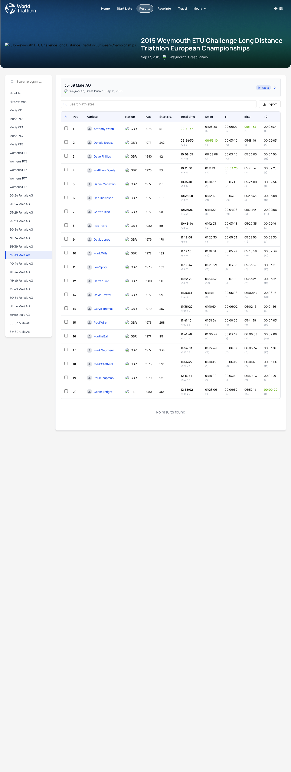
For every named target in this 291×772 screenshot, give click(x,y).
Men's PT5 (16, 144)
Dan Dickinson (103, 198)
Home (105, 8)
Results (144, 8)
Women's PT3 (18, 170)
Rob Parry (100, 226)
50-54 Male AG (20, 306)
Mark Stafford (103, 364)
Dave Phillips (102, 156)
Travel (182, 8)
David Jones (102, 239)
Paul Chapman (104, 378)
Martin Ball (101, 336)
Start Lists (124, 8)
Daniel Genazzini (105, 184)
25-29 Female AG (21, 212)
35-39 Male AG (20, 255)
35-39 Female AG (21, 246)
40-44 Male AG (20, 272)
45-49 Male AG (20, 289)
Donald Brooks (103, 143)
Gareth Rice (102, 212)
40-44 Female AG (21, 263)
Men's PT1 (16, 110)
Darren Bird (101, 281)
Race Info (164, 8)
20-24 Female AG (21, 195)
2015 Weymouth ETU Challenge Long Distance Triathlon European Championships (211, 44)
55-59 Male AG (20, 315)
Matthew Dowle (104, 170)
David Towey (102, 295)
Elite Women (18, 102)
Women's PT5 (18, 187)
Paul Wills (100, 322)
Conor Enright (103, 392)
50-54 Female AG (21, 298)
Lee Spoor (100, 267)
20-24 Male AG (20, 204)
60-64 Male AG (20, 323)
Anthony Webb (104, 129)
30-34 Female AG (21, 229)
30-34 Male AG (20, 238)
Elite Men (16, 93)
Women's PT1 (18, 153)
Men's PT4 (16, 136)
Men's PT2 (16, 119)
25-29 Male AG (20, 221)
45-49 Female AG (21, 280)
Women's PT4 (18, 178)
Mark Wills (100, 253)
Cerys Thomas (103, 309)
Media (197, 8)
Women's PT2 (18, 161)
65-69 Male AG (20, 332)
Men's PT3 (16, 127)
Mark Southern (104, 350)
